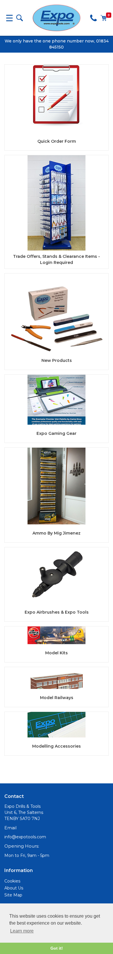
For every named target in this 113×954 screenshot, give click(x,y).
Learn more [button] (22, 930)
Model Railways (56, 697)
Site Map (13, 895)
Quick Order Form (56, 141)
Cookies (12, 881)
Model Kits (56, 652)
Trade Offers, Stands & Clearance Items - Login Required (56, 259)
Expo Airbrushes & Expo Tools (57, 612)
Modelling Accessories (56, 746)
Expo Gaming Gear (56, 433)
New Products (56, 360)
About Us (13, 888)
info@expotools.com (25, 836)
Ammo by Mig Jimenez (56, 533)
